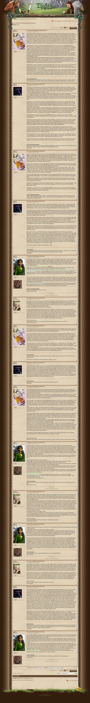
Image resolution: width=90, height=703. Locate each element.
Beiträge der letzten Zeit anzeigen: (32, 667)
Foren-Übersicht (74, 680)
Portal (69, 680)
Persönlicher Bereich (74, 21)
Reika (30, 85)
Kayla (30, 257)
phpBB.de (49, 695)
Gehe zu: (58, 673)
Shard (30, 31)
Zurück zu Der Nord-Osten (18, 673)
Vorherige (15, 667)
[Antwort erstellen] (73, 28)
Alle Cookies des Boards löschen (27, 680)
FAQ (67, 21)
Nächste (75, 667)
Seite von (57, 27)
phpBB (46, 694)
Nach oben (76, 82)
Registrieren (61, 21)
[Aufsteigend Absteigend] (59, 667)
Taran (18, 24)
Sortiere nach (46, 667)
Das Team (18, 680)
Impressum (14, 680)
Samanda (30, 299)
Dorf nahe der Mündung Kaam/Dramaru (24, 23)
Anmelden (55, 21)
